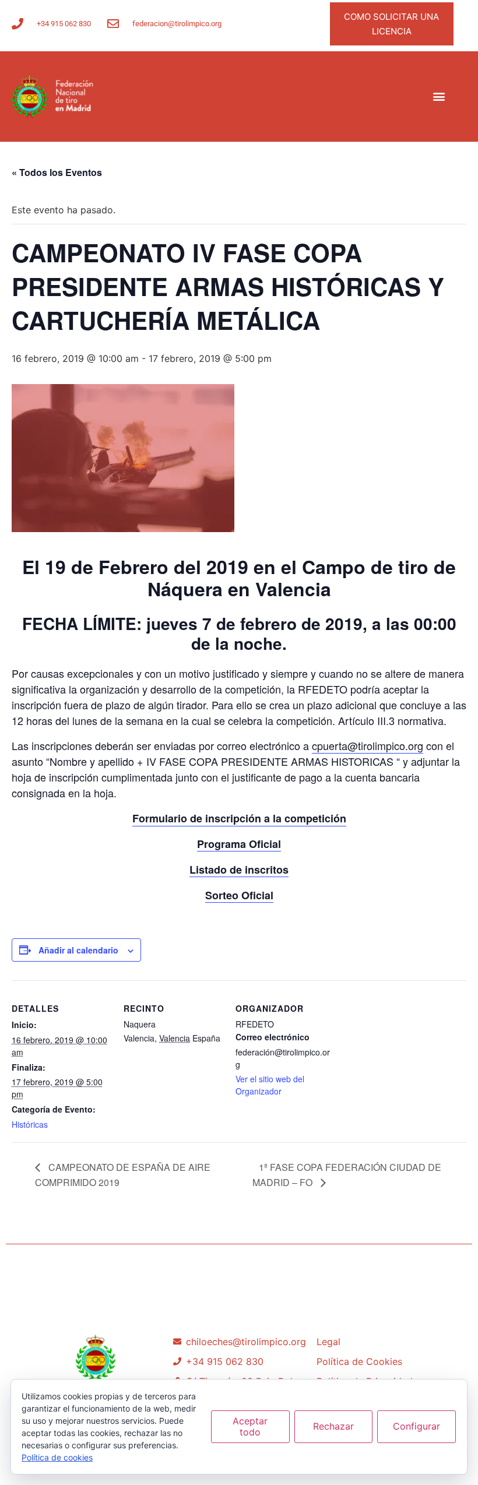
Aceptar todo (250, 1426)
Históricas (30, 1124)
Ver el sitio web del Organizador (270, 1085)
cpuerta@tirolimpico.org (367, 745)
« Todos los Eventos (57, 172)
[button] (439, 96)
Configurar (416, 1426)
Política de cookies (57, 1457)
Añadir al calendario (78, 950)
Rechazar (333, 1426)
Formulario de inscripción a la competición (239, 818)
